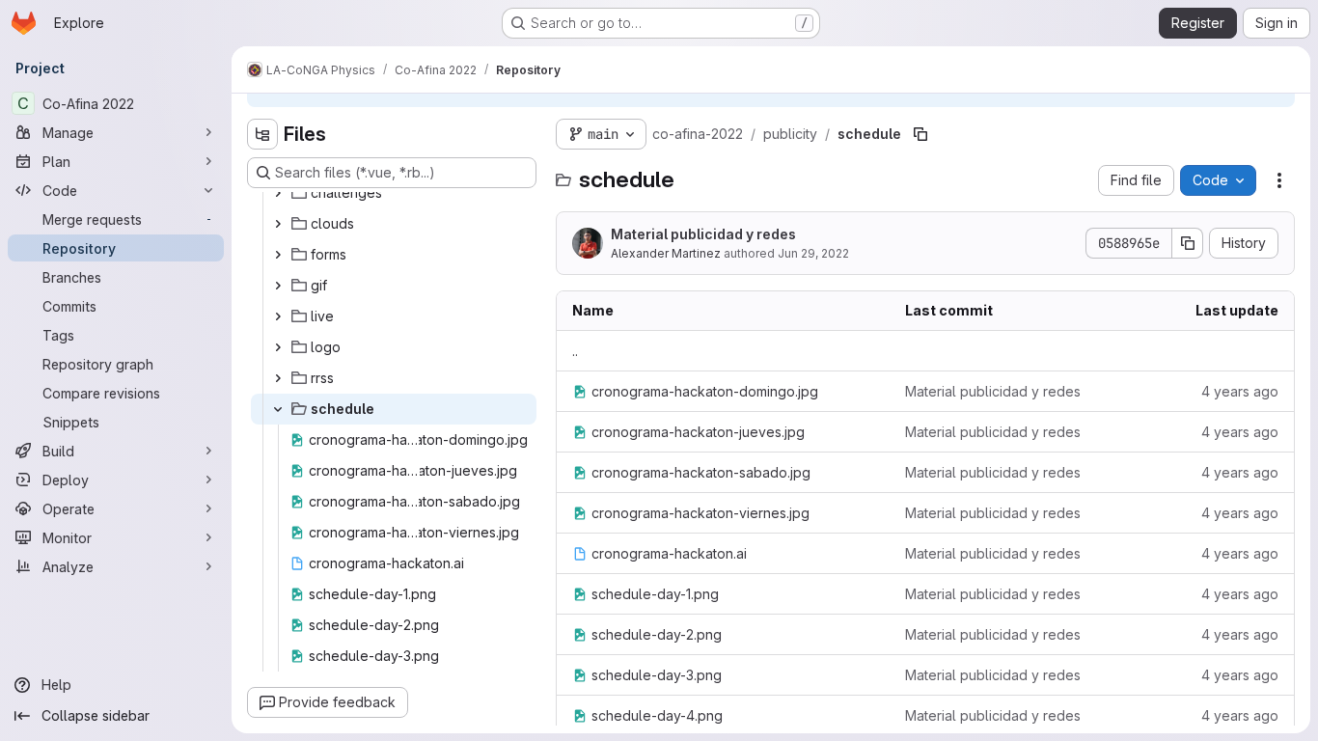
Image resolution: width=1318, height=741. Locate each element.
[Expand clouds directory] (277, 223)
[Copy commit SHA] (1187, 243)
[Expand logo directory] (277, 347)
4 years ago (1239, 391)
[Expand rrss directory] (277, 378)
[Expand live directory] (277, 316)
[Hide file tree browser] (262, 134)
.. (575, 351)
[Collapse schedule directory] (277, 409)
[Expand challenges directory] (277, 193)
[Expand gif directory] (277, 285)
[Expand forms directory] (277, 254)
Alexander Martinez (666, 253)
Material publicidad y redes (703, 234)
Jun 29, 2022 (813, 253)
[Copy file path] (920, 134)
